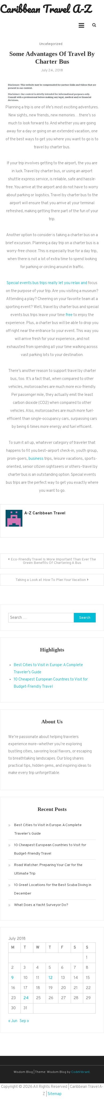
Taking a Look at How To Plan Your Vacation (50, 580)
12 (51, 978)
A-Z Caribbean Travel (44, 513)
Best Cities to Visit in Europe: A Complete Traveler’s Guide (48, 829)
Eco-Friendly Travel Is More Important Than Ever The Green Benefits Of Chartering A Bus (53, 561)
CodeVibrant (80, 1072)
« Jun (12, 1021)
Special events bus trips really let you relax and (47, 283)
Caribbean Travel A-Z (45, 8)
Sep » (24, 1021)
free (69, 315)
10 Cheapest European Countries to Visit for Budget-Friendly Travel (50, 849)
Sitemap (55, 1094)
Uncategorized (50, 44)
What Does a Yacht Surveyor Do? (41, 905)
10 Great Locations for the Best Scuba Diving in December (52, 889)
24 (26, 998)
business (36, 458)
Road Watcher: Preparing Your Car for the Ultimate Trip (48, 869)
